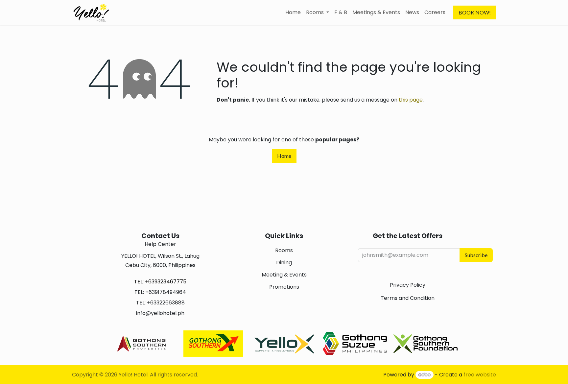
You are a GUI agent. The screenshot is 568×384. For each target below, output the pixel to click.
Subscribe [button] (476, 255)
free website (479, 374)
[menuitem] (293, 12)
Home (284, 156)
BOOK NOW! (475, 12)
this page (411, 100)
